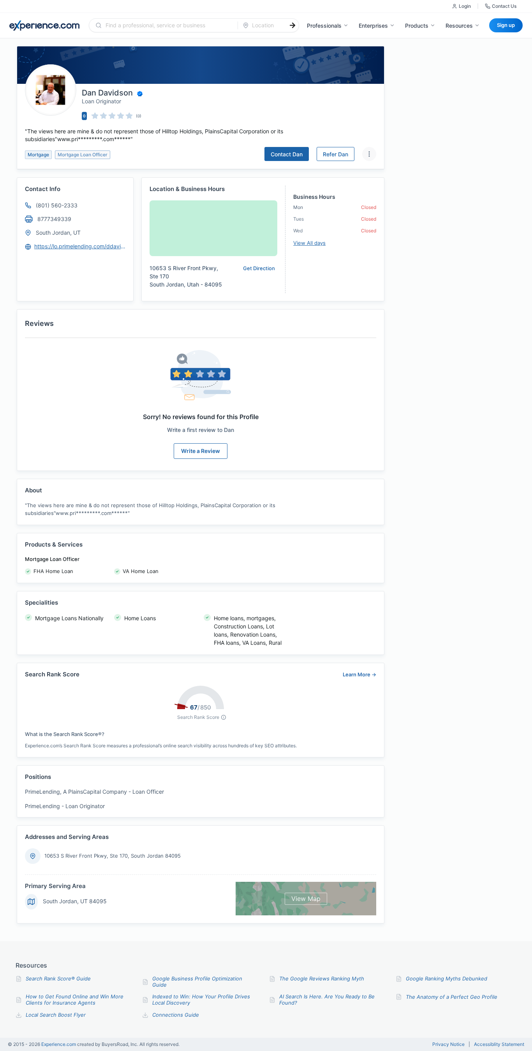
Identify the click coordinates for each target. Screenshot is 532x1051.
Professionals (324, 25)
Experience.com (59, 1044)
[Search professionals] (292, 25)
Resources (459, 25)
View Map (306, 898)
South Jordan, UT (58, 232)
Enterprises (373, 25)
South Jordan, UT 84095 (75, 901)
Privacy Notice (448, 1044)
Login (465, 6)
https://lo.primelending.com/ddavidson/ (80, 246)
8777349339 (54, 219)
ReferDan (335, 154)
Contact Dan (287, 154)
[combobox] (168, 25)
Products (416, 25)
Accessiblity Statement (499, 1044)
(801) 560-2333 (57, 205)
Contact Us (504, 6)
